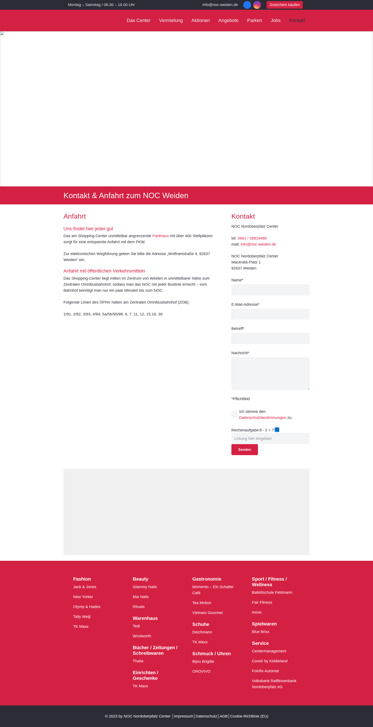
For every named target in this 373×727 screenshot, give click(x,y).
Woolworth (142, 636)
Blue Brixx (260, 632)
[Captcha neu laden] (277, 429)
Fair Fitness (262, 602)
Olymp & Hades (86, 607)
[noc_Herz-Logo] (81, 20)
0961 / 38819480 (252, 238)
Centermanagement (269, 651)
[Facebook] (247, 5)
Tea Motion (201, 603)
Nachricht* (240, 353)
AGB (224, 716)
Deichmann (202, 632)
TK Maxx (81, 626)
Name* (237, 280)
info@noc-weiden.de (258, 244)
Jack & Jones (84, 587)
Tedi (136, 626)
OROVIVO (201, 671)
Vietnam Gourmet (207, 613)
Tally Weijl (81, 616)
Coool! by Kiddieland (270, 661)
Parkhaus (160, 236)
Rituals (139, 607)
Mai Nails (141, 597)
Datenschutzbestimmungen (262, 417)
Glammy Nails (145, 587)
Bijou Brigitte (203, 661)
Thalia (138, 661)
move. (257, 612)
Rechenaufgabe (245, 430)
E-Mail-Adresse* (245, 304)
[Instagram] (257, 5)
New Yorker (83, 597)
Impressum (183, 716)
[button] (277, 430)
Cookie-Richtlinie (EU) (249, 716)
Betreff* (237, 328)
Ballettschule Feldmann (272, 592)
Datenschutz (206, 716)
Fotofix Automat (265, 671)
